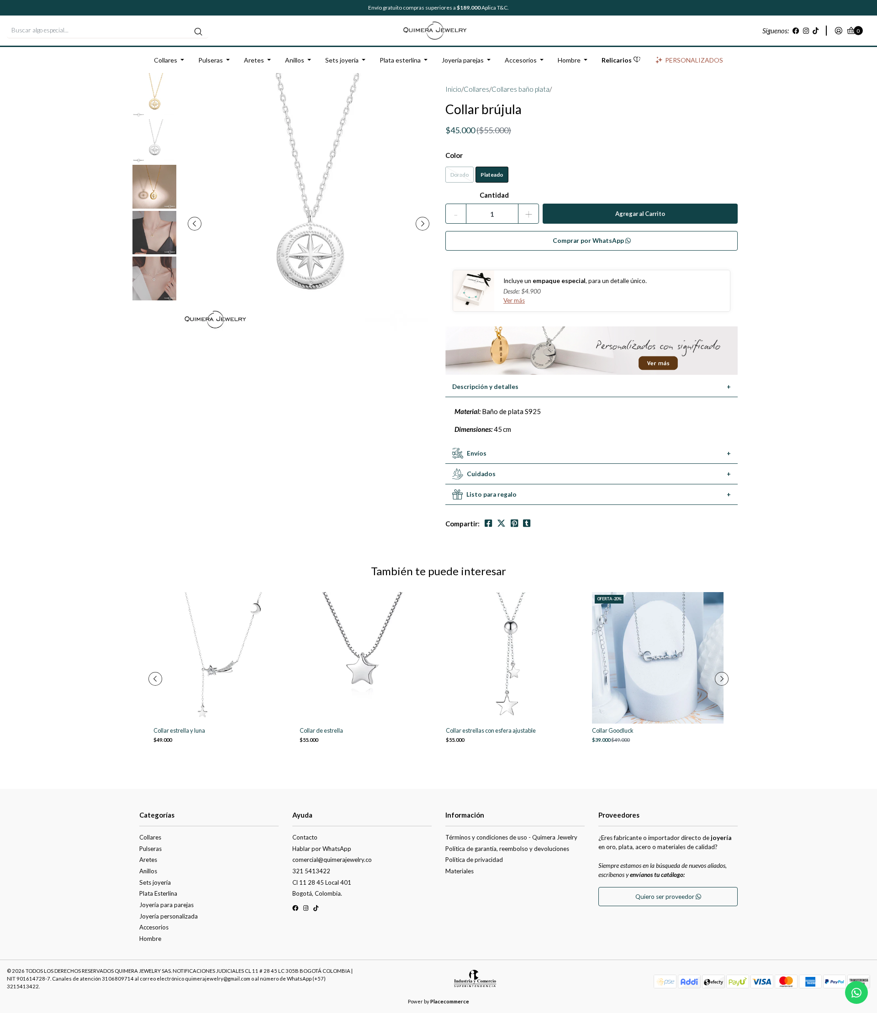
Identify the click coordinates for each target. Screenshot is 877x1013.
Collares (165, 60)
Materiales (459, 871)
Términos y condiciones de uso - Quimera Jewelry (511, 837)
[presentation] (194, 224)
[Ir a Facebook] (795, 30)
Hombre (569, 60)
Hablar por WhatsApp (321, 848)
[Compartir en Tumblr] (526, 523)
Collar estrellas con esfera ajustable (491, 730)
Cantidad (494, 195)
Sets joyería (342, 60)
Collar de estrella (321, 730)
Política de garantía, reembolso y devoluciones (507, 848)
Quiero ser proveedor (665, 896)
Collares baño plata (520, 89)
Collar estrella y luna (179, 730)
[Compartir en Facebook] (488, 523)
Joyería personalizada (168, 916)
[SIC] (475, 981)
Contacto (304, 837)
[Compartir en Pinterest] (514, 523)
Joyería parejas (463, 60)
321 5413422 (311, 871)
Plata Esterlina (158, 893)
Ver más (514, 300)
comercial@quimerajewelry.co (332, 859)
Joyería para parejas (166, 904)
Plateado (492, 174)
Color (454, 155)
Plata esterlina (400, 60)
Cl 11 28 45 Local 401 (321, 882)
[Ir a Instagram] (806, 30)
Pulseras (210, 60)
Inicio (453, 89)
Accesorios (521, 60)
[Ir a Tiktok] (816, 30)
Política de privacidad (474, 859)
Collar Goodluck (613, 730)
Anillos (294, 60)
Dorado (459, 174)
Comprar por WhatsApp (589, 240)
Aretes (254, 60)
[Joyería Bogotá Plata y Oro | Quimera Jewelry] (438, 30)
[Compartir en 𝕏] (501, 523)
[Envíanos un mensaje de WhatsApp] (856, 992)
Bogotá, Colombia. (317, 893)
